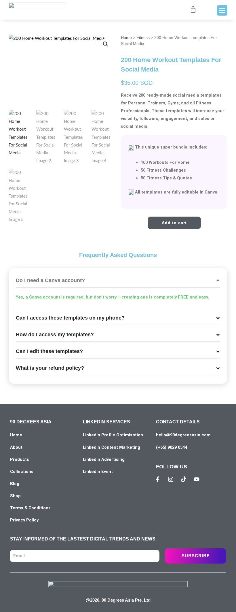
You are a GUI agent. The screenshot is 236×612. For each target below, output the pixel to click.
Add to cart (174, 222)
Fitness (143, 37)
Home (126, 37)
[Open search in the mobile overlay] (179, 10)
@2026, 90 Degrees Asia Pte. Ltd (118, 600)
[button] (222, 10)
